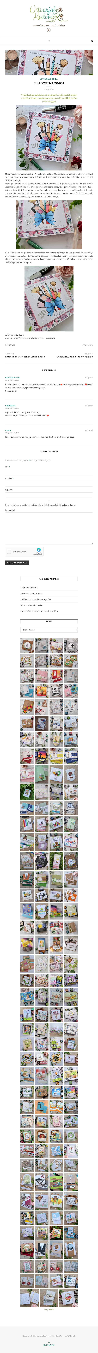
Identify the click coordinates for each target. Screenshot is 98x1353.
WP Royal (71, 1336)
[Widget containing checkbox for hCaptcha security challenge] (24, 551)
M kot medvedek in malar (31, 605)
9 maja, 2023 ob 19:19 (12, 433)
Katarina (11, 345)
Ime (7, 466)
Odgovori (89, 378)
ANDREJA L (10, 406)
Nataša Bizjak (12, 378)
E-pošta (9, 478)
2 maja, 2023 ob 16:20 (12, 380)
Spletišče (9, 490)
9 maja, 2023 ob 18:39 (12, 408)
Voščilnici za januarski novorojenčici (35, 599)
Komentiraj (10, 510)
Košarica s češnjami (28, 587)
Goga (8, 430)
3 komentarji (88, 345)
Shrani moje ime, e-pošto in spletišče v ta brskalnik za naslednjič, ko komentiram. (40, 505)
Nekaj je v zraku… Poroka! (31, 593)
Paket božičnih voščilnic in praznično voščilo (39, 611)
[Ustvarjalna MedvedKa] (49, 13)
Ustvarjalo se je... (49, 79)
